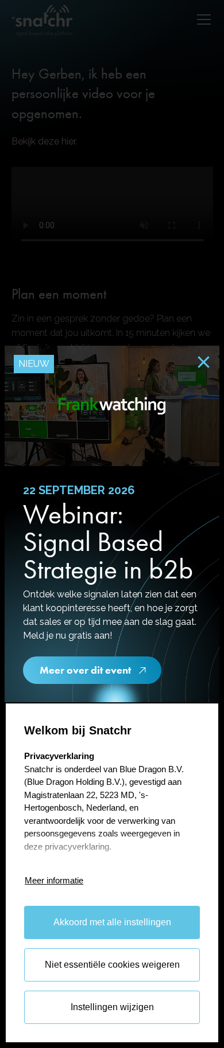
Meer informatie (54, 880)
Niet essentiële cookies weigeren (112, 964)
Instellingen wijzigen (112, 1007)
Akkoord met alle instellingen (112, 922)
